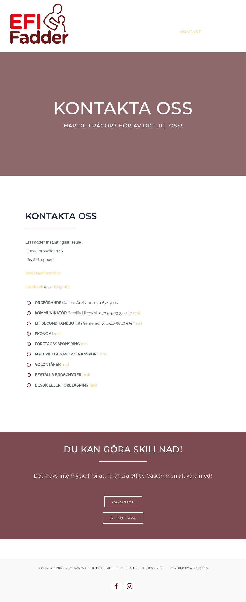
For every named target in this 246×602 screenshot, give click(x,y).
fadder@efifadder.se (43, 273)
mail (137, 313)
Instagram (61, 286)
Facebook (34, 286)
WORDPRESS (199, 568)
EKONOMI (44, 333)
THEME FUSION (112, 568)
